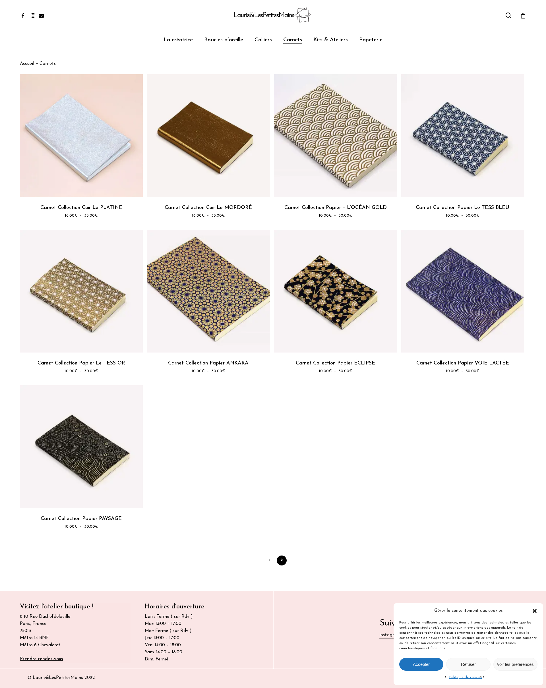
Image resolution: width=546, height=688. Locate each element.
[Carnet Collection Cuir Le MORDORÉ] (208, 135)
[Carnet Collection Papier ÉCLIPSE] (335, 291)
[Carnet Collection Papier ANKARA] (208, 291)
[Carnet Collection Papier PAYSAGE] (81, 446)
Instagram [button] (390, 635)
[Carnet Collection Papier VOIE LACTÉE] (462, 291)
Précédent (261, 560)
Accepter (421, 664)
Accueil (27, 63)
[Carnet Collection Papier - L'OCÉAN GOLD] (335, 135)
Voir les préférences (515, 664)
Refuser (468, 664)
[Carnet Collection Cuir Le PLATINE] (81, 135)
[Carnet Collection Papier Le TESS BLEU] (462, 135)
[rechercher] (508, 15)
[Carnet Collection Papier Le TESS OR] (81, 291)
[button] (534, 611)
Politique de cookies (465, 677)
